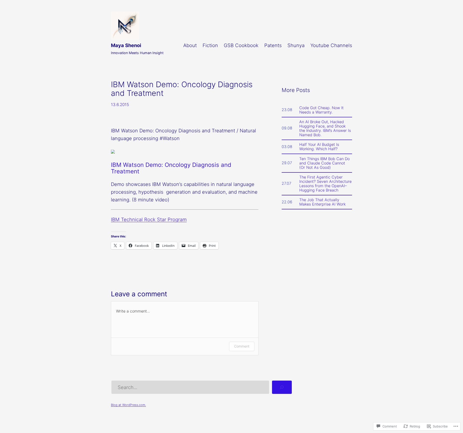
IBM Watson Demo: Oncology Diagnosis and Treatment (171, 168)
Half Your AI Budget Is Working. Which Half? (319, 146)
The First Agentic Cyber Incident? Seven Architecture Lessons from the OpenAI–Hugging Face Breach (325, 183)
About (190, 45)
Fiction (210, 45)
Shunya (296, 45)
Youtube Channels (331, 45)
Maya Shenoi (126, 45)
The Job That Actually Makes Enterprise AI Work (322, 202)
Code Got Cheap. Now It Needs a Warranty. (321, 110)
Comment (241, 346)
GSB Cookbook (241, 45)
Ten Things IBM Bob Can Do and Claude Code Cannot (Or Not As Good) (324, 163)
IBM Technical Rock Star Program (149, 219)
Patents (273, 45)
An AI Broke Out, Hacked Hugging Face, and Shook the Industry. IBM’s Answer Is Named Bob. (325, 128)
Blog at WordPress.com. (128, 405)
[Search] (282, 387)
